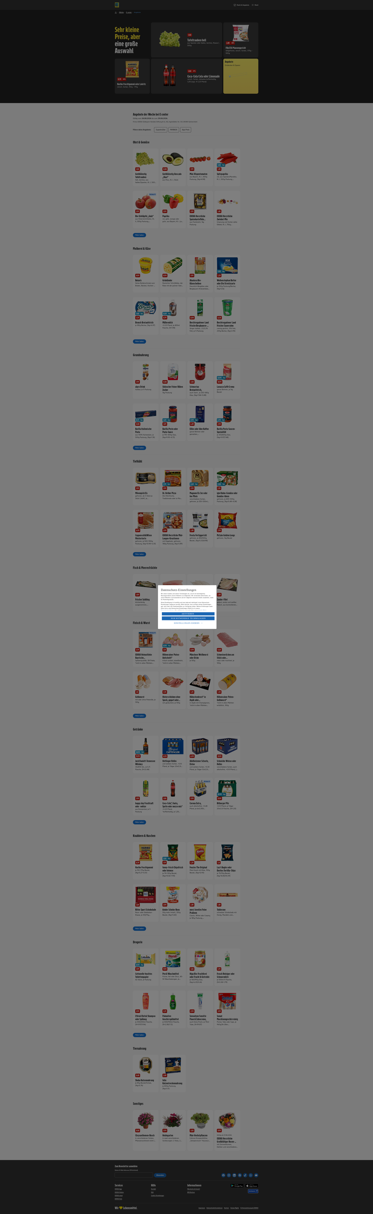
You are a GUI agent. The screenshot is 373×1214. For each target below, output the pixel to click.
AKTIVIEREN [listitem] (188, 614)
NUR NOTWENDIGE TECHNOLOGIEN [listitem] (188, 618)
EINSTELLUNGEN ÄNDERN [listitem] (186, 623)
